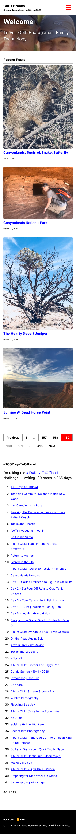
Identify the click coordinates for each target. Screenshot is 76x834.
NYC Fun (17, 717)
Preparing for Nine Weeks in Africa (34, 776)
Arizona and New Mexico (27, 645)
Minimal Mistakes (60, 825)
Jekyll (45, 825)
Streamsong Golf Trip (25, 678)
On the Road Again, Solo (27, 638)
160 (9, 446)
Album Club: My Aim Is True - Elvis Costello (40, 631)
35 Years (17, 685)
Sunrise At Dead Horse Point (26, 412)
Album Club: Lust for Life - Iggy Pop (35, 665)
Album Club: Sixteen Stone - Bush (33, 691)
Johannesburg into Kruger (28, 782)
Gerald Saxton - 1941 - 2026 (30, 671)
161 (20, 446)
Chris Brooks (22, 7)
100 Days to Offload (24, 487)
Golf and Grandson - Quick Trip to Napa (37, 749)
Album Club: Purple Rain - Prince (33, 769)
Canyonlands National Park (25, 223)
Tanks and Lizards (23, 524)
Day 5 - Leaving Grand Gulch (30, 613)
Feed (22, 819)
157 (44, 437)
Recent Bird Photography (28, 731)
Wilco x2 (16, 658)
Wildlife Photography (25, 698)
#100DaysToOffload (42, 473)
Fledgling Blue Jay (23, 704)
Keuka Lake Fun (21, 762)
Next (52, 446)
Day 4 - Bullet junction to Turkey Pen (36, 607)
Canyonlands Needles (25, 575)
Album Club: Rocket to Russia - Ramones (38, 568)
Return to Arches (22, 555)
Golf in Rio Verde (22, 537)
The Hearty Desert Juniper (25, 333)
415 (40, 446)
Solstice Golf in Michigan (27, 724)
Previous (13, 437)
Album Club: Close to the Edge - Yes (35, 711)
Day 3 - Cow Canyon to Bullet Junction (37, 600)
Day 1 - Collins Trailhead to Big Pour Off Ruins (41, 582)
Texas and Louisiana (24, 651)
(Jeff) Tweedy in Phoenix (27, 530)
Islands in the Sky (22, 562)
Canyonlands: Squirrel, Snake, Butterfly (35, 152)
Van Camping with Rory (26, 505)
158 (55, 437)
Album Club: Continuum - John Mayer (36, 756)
